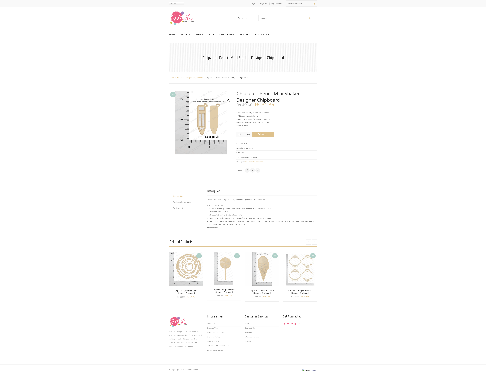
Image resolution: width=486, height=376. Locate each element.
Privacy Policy (213, 341)
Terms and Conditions (216, 350)
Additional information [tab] (182, 202)
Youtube (295, 323)
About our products (215, 332)
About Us (211, 324)
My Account (276, 3)
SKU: (238, 144)
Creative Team (213, 328)
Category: (240, 162)
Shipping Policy (213, 337)
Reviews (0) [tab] (178, 208)
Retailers (248, 332)
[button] (228, 100)
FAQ (247, 324)
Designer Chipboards (194, 78)
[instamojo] (314, 370)
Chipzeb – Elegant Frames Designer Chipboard (299, 291)
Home (171, 78)
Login (252, 3)
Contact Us (250, 328)
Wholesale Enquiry (252, 337)
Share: (239, 170)
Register (263, 3)
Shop (179, 78)
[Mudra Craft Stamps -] (182, 18)
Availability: (241, 148)
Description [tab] (178, 196)
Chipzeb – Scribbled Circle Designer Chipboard (186, 292)
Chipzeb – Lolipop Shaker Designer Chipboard (224, 291)
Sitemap (248, 341)
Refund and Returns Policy (218, 346)
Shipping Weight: (243, 157)
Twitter (288, 323)
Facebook (284, 323)
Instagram (299, 323)
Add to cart (263, 134)
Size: (238, 153)
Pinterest (291, 323)
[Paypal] (306, 370)
